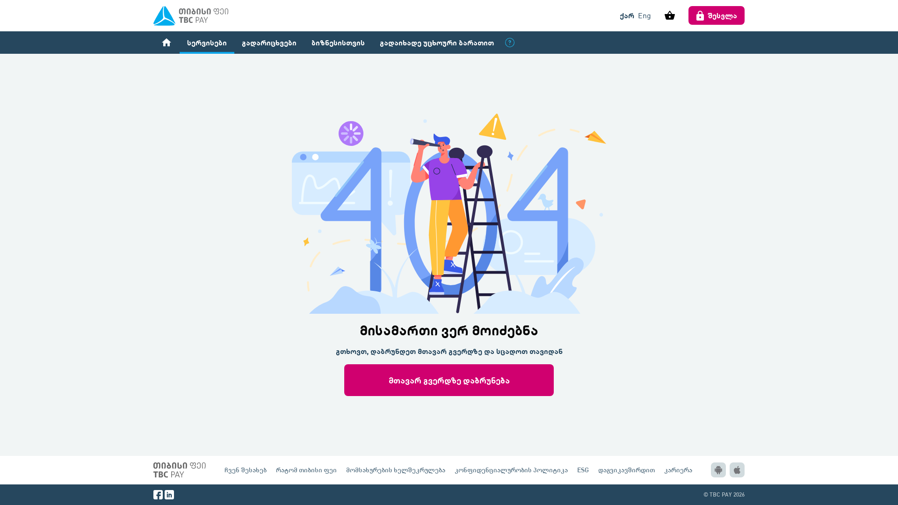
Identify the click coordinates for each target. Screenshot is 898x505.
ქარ (627, 15)
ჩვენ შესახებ (245, 470)
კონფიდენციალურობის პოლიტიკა (511, 470)
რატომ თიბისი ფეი (306, 470)
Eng (644, 15)
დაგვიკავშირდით (626, 470)
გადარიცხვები (269, 42)
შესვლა (722, 15)
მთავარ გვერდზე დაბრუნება (449, 380)
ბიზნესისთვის (338, 42)
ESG (583, 470)
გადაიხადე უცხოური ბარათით (437, 42)
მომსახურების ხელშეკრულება (395, 470)
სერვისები (207, 42)
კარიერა (678, 470)
